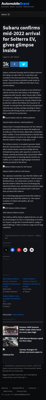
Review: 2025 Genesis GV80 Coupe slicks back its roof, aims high (30, 329)
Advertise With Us (18, 388)
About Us (5, 388)
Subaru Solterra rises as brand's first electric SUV (12, 298)
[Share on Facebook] (14, 64)
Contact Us (32, 388)
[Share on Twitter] (23, 64)
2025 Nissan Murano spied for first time (31, 339)
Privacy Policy (22, 391)
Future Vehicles (18, 314)
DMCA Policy (8, 391)
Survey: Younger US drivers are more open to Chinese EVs (22, 352)
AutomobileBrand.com (22, 394)
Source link (23, 236)
